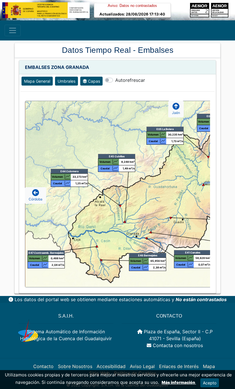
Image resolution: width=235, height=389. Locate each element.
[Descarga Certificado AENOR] (218, 10)
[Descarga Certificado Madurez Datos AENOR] (199, 10)
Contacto (43, 366)
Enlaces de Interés (179, 366)
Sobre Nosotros (75, 366)
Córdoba (35, 199)
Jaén (176, 113)
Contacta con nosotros (178, 345)
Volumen (203, 121)
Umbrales (66, 81)
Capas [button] (94, 81)
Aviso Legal (142, 366)
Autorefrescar (130, 80)
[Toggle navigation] (13, 30)
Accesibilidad (111, 366)
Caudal (203, 128)
